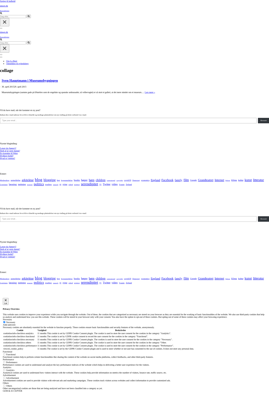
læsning (13, 184)
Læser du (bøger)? (8, 148)
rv (60, 184)
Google (193, 180)
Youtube (122, 185)
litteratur (258, 180)
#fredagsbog (4, 180)
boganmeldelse (67, 180)
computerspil (111, 180)
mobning (22, 184)
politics (39, 184)
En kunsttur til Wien (9, 153)
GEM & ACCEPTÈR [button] (12, 391)
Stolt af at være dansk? (10, 151)
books (77, 180)
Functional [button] (7, 351)
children (100, 180)
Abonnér (263, 120)
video (115, 184)
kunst (248, 180)
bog (58, 180)
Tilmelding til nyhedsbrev (17, 63)
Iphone (227, 180)
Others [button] (6, 383)
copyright (119, 180)
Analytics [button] (7, 367)
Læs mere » (150, 92)
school (71, 185)
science (77, 185)
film (186, 180)
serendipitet (89, 184)
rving (65, 184)
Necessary (10, 322)
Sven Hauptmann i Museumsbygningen (30, 80)
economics (145, 180)
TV (100, 185)
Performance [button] (8, 359)
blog (38, 179)
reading (48, 184)
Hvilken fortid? (6, 156)
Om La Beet (11, 61)
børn (91, 180)
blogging (50, 180)
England (155, 180)
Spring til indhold (7, 1)
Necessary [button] (7, 319)
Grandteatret (205, 180)
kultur (240, 180)
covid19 (127, 180)
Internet (219, 180)
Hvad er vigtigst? (7, 158)
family (178, 180)
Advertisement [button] (9, 375)
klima (234, 180)
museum (30, 184)
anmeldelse (15, 180)
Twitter (106, 184)
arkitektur (28, 180)
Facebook (167, 180)
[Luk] (4, 22)
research (55, 184)
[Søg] (1, 13)
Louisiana (4, 185)
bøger (84, 180)
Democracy (136, 180)
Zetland (129, 184)
